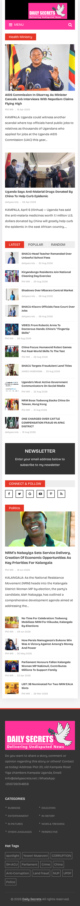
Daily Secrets (31, 899)
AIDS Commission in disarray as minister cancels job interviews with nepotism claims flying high (39, 99)
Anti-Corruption (17, 873)
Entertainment (18, 816)
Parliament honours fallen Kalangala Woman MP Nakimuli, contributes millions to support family (46, 666)
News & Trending (53, 824)
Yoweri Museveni (35, 855)
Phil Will (9, 109)
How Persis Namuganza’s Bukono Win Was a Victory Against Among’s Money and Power (47, 644)
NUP (56, 873)
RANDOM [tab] (58, 245)
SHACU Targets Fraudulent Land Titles (47, 365)
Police (10, 882)
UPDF (67, 873)
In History (48, 816)
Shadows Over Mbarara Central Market (47, 290)
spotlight (12, 855)
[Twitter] (19, 494)
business (14, 808)
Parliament (29, 864)
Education (49, 808)
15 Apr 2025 (23, 109)
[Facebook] (9, 494)
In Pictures (15, 824)
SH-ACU (12, 864)
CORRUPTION (61, 855)
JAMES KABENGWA (32, 371)
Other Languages (20, 832)
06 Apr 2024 (29, 202)
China (58, 864)
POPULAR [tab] (35, 245)
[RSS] (61, 494)
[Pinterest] (51, 494)
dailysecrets (11, 202)
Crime (46, 864)
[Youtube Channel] (40, 494)
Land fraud (41, 873)
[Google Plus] (30, 494)
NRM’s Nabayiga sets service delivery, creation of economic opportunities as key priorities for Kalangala (38, 558)
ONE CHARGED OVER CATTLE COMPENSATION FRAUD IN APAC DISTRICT (43, 422)
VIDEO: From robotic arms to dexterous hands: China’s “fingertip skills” (46, 329)
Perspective (50, 832)
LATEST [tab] (14, 245)
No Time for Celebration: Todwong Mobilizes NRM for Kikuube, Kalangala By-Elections (47, 622)
